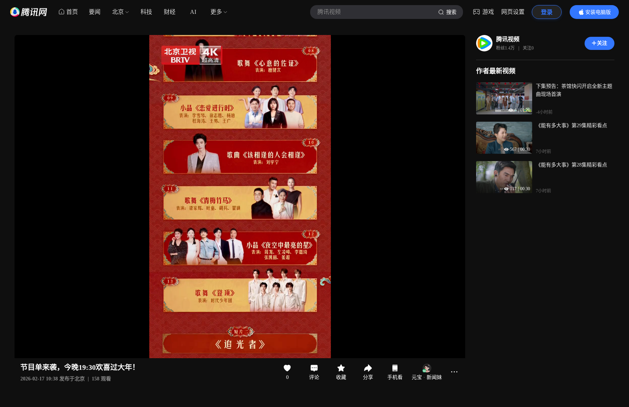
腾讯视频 (507, 39)
